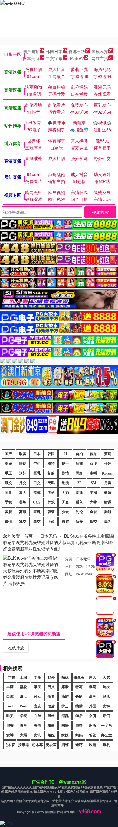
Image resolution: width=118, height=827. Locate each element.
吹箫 (92, 745)
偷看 (51, 696)
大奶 (65, 493)
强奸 (107, 464)
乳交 (22, 522)
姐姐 (51, 735)
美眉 (37, 725)
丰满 (10, 687)
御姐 (107, 512)
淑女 (23, 696)
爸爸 (92, 735)
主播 (93, 473)
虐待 (79, 725)
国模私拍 (99, 51)
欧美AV (77, 58)
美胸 (22, 502)
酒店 (106, 696)
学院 (23, 716)
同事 (8, 493)
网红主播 (99, 58)
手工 (8, 473)
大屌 (23, 735)
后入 (79, 502)
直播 (79, 493)
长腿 (79, 696)
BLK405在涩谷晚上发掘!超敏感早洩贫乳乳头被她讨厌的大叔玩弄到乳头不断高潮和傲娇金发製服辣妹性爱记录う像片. (58, 542)
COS (37, 502)
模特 (51, 464)
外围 (92, 706)
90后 (79, 716)
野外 (51, 677)
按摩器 (23, 745)
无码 (51, 483)
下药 (51, 522)
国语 (65, 725)
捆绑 (65, 745)
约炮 (51, 502)
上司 (23, 677)
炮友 (106, 687)
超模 (37, 493)
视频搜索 (100, 212)
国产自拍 (31, 51)
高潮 (92, 696)
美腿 (8, 512)
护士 (65, 464)
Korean (107, 473)
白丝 (37, 716)
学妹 (8, 464)
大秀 (106, 677)
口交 (37, 483)
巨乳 (37, 473)
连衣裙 (10, 745)
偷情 (8, 522)
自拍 (79, 454)
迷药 (79, 745)
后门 (106, 716)
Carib (10, 706)
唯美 (37, 687)
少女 (65, 512)
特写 (79, 687)
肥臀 (10, 725)
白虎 (10, 696)
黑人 (92, 677)
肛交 (8, 483)
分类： (70, 558)
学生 (37, 677)
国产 (8, 454)
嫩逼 (107, 502)
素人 (22, 493)
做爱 (79, 522)
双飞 (93, 464)
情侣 (22, 464)
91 (65, 454)
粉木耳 (37, 745)
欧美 (22, 454)
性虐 (51, 706)
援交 (93, 522)
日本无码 (31, 58)
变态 (37, 706)
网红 (79, 473)
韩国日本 (54, 51)
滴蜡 (65, 696)
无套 (65, 502)
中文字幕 (54, 58)
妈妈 (79, 735)
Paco (23, 706)
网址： (70, 573)
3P (79, 483)
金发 (93, 512)
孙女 (37, 696)
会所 (92, 716)
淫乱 (65, 716)
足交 (22, 483)
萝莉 (107, 454)
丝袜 (79, 464)
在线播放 (16, 648)
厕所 (92, 725)
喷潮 (23, 725)
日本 (37, 454)
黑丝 (51, 716)
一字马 (106, 725)
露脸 (65, 687)
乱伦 (79, 512)
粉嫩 (51, 725)
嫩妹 (107, 493)
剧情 (65, 473)
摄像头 (79, 677)
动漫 (65, 483)
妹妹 (65, 735)
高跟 (22, 512)
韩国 (51, 454)
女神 (106, 706)
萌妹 (65, 677)
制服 (51, 473)
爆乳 (107, 522)
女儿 (37, 735)
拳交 (37, 522)
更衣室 (51, 745)
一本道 (10, 677)
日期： (70, 566)
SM (93, 483)
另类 (107, 483)
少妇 (51, 493)
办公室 (106, 735)
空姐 (37, 464)
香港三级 (76, 51)
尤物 (93, 502)
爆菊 (92, 687)
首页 (28, 536)
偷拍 (93, 454)
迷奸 (22, 473)
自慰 (65, 522)
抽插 (79, 706)
